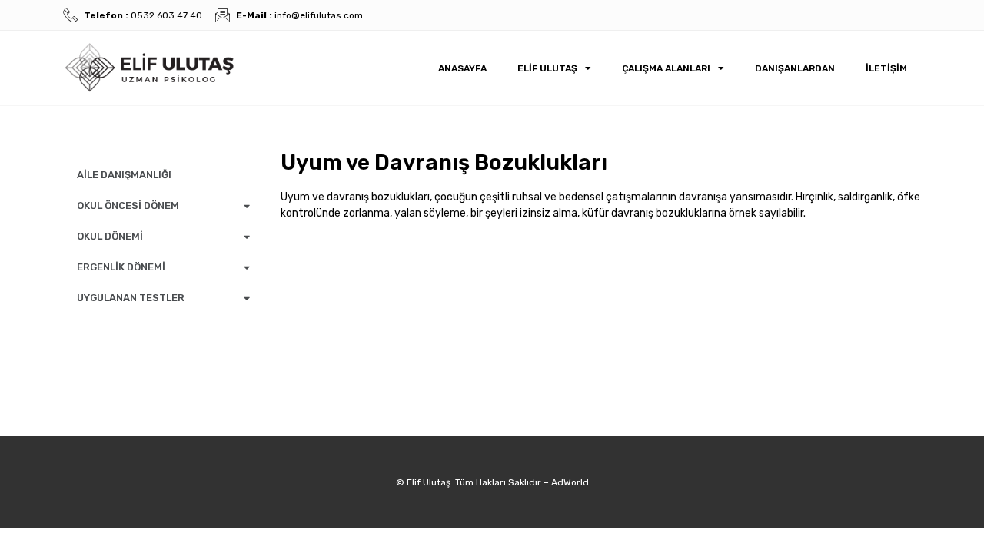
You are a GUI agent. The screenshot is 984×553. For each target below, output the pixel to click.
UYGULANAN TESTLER (130, 297)
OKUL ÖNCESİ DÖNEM (128, 205)
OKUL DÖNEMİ (110, 236)
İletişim (886, 68)
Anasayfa (462, 68)
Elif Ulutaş (547, 68)
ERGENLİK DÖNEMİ (121, 267)
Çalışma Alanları (666, 68)
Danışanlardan (795, 68)
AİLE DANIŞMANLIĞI (124, 174)
